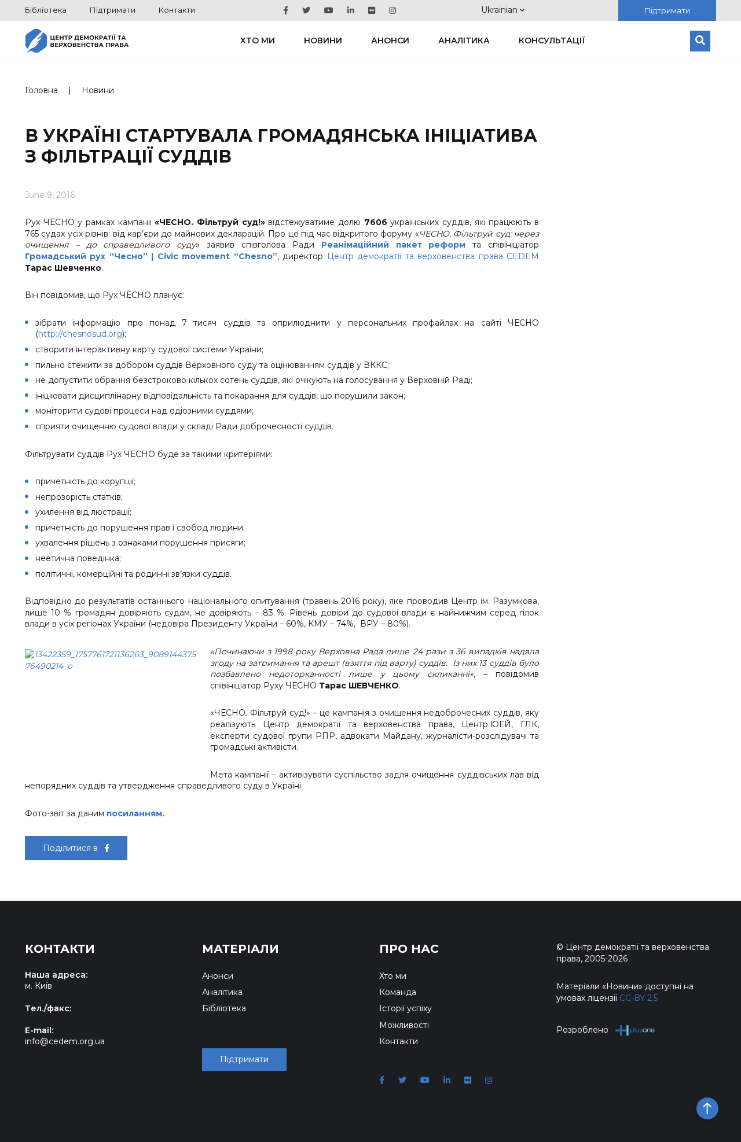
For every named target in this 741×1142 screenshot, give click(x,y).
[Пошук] (700, 41)
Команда (397, 992)
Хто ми (257, 40)
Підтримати (112, 9)
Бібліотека (46, 9)
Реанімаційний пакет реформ (393, 245)
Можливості (404, 1025)
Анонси (390, 40)
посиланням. (137, 813)
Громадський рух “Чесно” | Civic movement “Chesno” (151, 256)
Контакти (177, 9)
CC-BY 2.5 (638, 998)
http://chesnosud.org (80, 334)
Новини (323, 40)
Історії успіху (405, 1008)
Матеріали (240, 949)
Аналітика (464, 40)
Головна (41, 90)
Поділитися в (71, 848)
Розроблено (582, 1030)
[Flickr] (371, 10)
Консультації (552, 40)
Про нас (409, 949)
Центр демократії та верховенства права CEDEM (433, 256)
